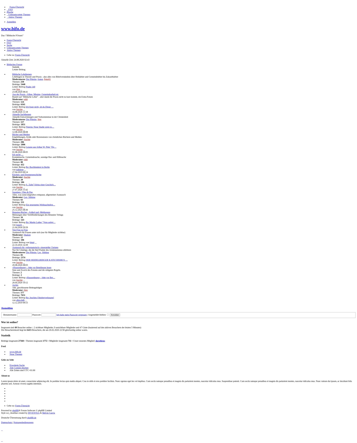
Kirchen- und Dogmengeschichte (26, 174)
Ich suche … (17, 154)
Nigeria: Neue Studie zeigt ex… (40, 127)
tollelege (20, 169)
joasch (19, 225)
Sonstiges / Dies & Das (22, 192)
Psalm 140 (30, 87)
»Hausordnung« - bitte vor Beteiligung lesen (31, 267)
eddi (26, 99)
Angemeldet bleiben (97, 315)
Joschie (19, 109)
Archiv (15, 285)
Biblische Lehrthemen (22, 74)
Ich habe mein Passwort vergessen (72, 315)
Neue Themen (16, 354)
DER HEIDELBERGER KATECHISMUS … (47, 260)
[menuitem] (15, 7)
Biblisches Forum (14, 64)
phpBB (15, 410)
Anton (40, 79)
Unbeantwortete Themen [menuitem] (18, 48)
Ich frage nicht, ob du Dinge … (40, 107)
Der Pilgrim (31, 79)
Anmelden (7, 308)
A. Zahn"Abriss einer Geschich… (41, 185)
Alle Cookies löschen (19, 368)
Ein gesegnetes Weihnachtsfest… (40, 205)
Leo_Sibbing (29, 197)
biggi (32, 242)
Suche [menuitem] (9, 45)
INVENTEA (33, 413)
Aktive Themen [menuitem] (13, 50)
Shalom (27, 235)
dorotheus (100, 341)
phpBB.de (31, 418)
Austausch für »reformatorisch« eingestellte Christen (35, 247)
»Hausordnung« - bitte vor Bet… (40, 277)
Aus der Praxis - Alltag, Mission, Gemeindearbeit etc (35, 94)
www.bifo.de (13, 28)
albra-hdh (20, 300)
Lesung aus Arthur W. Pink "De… (41, 147)
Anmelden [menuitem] (11, 22)
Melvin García (48, 413)
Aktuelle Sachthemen (21, 114)
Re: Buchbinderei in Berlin (38, 167)
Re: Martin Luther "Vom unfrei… (41, 222)
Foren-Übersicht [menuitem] (14, 40)
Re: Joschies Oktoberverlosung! (40, 297)
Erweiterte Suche (17, 365)
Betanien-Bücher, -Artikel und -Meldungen (31, 212)
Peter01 (47, 79)
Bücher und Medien (21, 134)
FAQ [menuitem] (9, 43)
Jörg (18, 89)
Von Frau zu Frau (20, 230)
